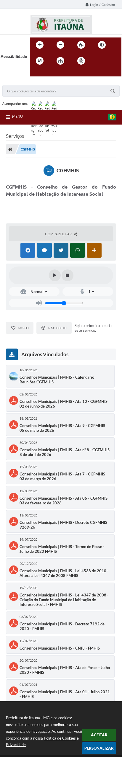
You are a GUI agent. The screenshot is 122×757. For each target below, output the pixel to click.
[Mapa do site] (60, 60)
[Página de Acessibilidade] (81, 60)
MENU (17, 116)
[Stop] (67, 275)
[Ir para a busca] (36, 72)
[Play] (55, 275)
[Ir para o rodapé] (49, 72)
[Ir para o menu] (111, 60)
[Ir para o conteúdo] (98, 60)
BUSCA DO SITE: (19, 82)
